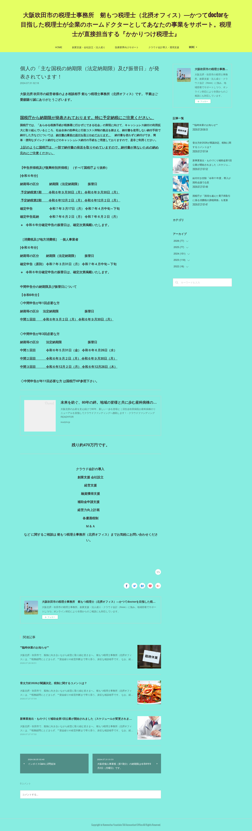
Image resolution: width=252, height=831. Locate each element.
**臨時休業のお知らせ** (34, 647)
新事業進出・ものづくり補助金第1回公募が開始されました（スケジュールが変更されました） (78, 718)
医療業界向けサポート (127, 47)
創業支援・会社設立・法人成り (88, 47)
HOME (58, 47)
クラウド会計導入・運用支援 (163, 47)
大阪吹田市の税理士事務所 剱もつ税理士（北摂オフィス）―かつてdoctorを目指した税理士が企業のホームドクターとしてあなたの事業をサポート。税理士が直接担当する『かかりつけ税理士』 (126, 24)
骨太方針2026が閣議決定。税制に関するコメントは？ (53, 683)
